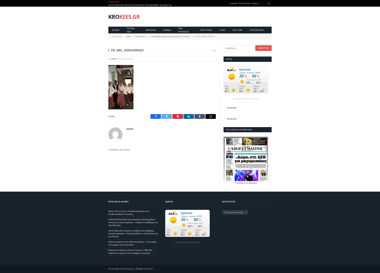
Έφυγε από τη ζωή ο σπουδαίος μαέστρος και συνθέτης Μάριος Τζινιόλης (128, 212)
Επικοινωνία (256, 30)
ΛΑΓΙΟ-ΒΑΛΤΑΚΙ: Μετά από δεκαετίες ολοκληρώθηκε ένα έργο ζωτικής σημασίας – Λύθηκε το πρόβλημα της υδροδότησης (141, 5)
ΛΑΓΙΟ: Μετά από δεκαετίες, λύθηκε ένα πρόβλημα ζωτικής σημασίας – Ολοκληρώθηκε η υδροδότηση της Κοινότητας (133, 233)
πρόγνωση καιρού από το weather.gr (245, 98)
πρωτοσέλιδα (241, 183)
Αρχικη (115, 30)
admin (113, 59)
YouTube (237, 30)
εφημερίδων (253, 183)
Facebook (231, 107)
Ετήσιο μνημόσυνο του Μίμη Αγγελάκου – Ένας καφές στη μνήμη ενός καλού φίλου (132, 243)
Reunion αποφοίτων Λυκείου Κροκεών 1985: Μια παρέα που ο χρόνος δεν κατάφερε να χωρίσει (130, 251)
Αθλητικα (151, 30)
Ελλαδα (167, 30)
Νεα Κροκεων (183, 30)
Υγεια (222, 30)
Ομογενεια (206, 30)
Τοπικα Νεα (130, 30)
